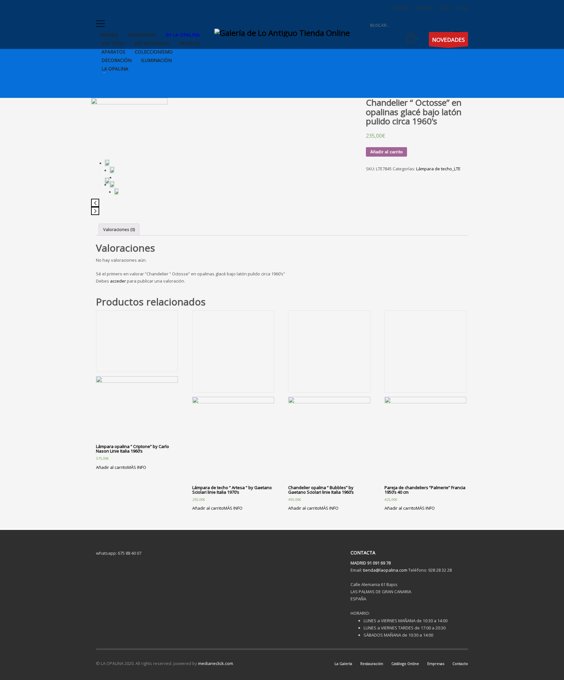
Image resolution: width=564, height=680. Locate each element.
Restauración (371, 663)
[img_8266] (112, 184)
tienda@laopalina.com (385, 570)
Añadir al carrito (386, 151)
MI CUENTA (400, 8)
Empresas (435, 663)
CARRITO (423, 8)
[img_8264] (112, 170)
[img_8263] (129, 126)
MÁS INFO (136, 467)
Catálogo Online (405, 663)
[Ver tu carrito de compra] (409, 39)
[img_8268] (116, 191)
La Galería (343, 663)
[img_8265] (107, 181)
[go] (457, 25)
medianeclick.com (215, 663)
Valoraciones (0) (119, 229)
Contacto (460, 663)
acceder (118, 281)
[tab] (119, 230)
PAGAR (444, 8)
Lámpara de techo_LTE (438, 169)
